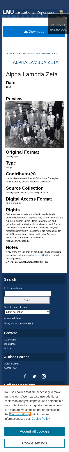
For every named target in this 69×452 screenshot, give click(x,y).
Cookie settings (20, 414)
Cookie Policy (41, 418)
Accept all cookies (34, 431)
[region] (34, 418)
